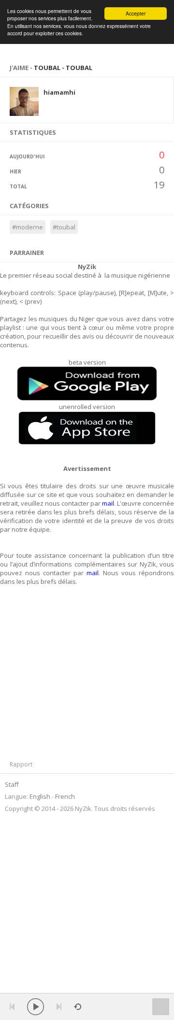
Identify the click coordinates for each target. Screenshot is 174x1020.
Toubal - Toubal (63, 67)
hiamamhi (59, 92)
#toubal (64, 227)
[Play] (35, 1006)
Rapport (21, 764)
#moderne (27, 227)
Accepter (135, 13)
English (39, 796)
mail (108, 503)
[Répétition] (77, 1006)
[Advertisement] (66, 675)
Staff (12, 784)
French (65, 796)
